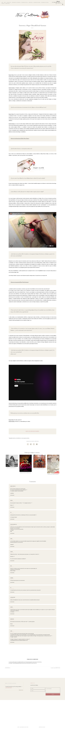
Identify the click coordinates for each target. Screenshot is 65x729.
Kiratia (11, 500)
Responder (12, 495)
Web (2, 2)
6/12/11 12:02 (12, 501)
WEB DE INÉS (7, 3)
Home (5, 2)
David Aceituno (28, 441)
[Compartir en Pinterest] (34, 444)
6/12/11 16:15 (11, 539)
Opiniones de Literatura (16, 2)
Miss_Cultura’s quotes (10, 683)
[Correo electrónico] (37, 444)
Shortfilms (31, 2)
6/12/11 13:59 (12, 513)
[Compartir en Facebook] (28, 444)
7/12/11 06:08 (12, 588)
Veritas (11, 551)
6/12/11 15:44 (12, 525)
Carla (11, 538)
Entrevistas (9, 2)
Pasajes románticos (13, 524)
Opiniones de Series (36, 2)
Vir (10, 512)
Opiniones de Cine (24, 2)
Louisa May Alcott (8, 687)
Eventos (3, 3)
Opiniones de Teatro (44, 2)
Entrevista (32, 441)
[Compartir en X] (31, 444)
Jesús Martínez (12, 597)
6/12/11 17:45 (12, 552)
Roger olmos (37, 441)
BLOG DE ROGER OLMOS (32, 431)
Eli (10, 587)
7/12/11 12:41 (12, 598)
